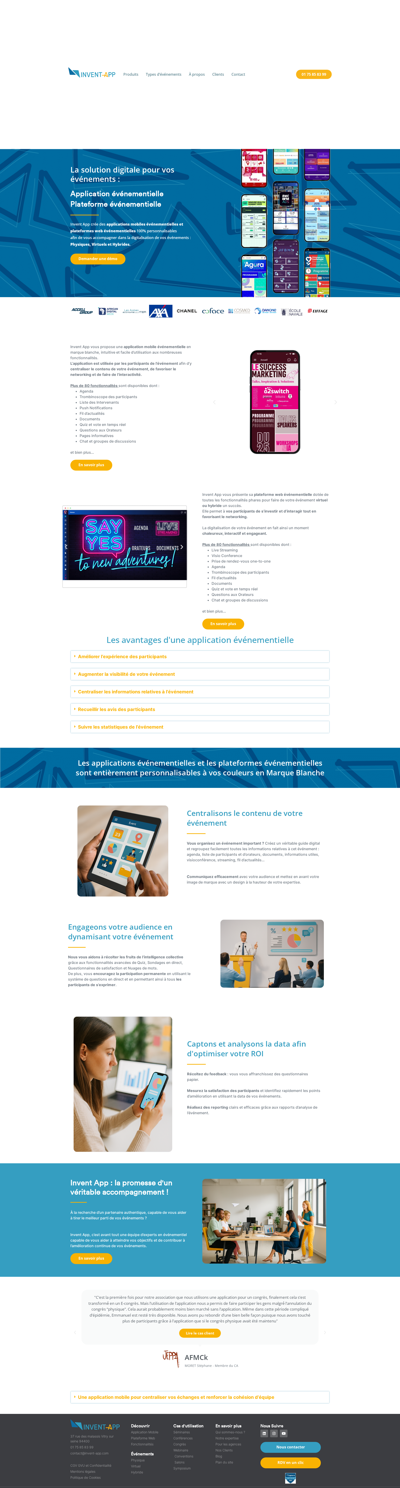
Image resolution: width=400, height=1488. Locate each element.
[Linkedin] (264, 1433)
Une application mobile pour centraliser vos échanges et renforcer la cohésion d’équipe (176, 1397)
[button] (214, 402)
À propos (197, 74)
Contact (238, 74)
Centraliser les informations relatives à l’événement (136, 692)
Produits (130, 74)
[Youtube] (284, 1433)
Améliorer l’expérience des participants (122, 656)
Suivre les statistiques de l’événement (120, 727)
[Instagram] (274, 1433)
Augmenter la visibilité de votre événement (126, 674)
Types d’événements (163, 74)
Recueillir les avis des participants (116, 709)
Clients (218, 74)
